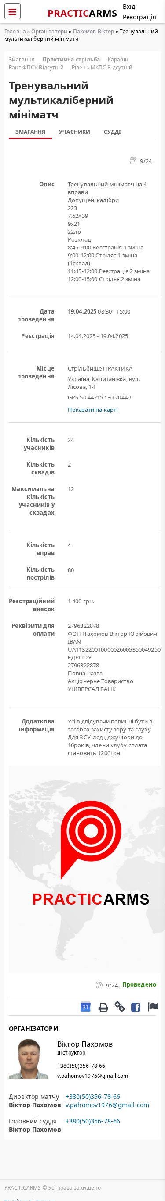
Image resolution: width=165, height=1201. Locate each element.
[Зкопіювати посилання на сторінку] (119, 1006)
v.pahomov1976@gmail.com (92, 1076)
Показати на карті (92, 409)
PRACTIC (82, 12)
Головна (15, 31)
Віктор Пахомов (85, 1044)
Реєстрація (139, 17)
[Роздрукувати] (103, 1006)
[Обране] (151, 1006)
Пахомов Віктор (93, 31)
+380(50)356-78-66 (81, 1065)
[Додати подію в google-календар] (86, 1006)
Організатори (49, 31)
